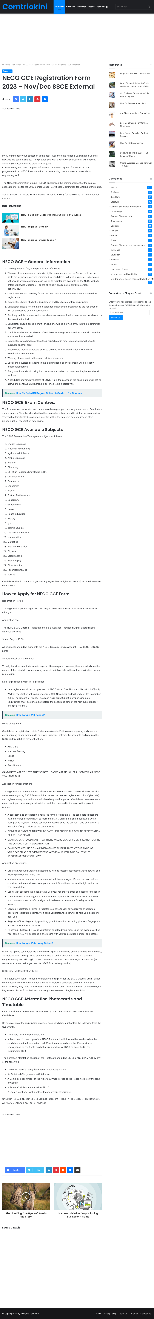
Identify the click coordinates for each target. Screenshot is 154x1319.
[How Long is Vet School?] (10, 230)
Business (70, 6)
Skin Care (115, 197)
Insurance (81, 6)
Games (114, 235)
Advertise (133, 1313)
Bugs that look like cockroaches (135, 73)
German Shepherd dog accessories (128, 245)
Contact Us (145, 1313)
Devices (114, 230)
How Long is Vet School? (34, 226)
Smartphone (116, 221)
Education (59, 6)
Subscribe (115, 317)
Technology (102, 6)
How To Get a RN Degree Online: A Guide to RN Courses (51, 214)
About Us (122, 1313)
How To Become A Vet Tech (133, 103)
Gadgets (115, 226)
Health (91, 6)
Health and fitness (119, 269)
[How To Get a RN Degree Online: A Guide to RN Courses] (10, 218)
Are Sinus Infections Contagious (135, 113)
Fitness (114, 264)
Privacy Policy (110, 1313)
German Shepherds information (126, 206)
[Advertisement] (77, 38)
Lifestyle (115, 202)
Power (114, 240)
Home (7, 64)
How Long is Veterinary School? (38, 239)
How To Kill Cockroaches (131, 143)
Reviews (115, 259)
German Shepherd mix (121, 216)
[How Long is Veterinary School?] (10, 243)
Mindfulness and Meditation (124, 274)
